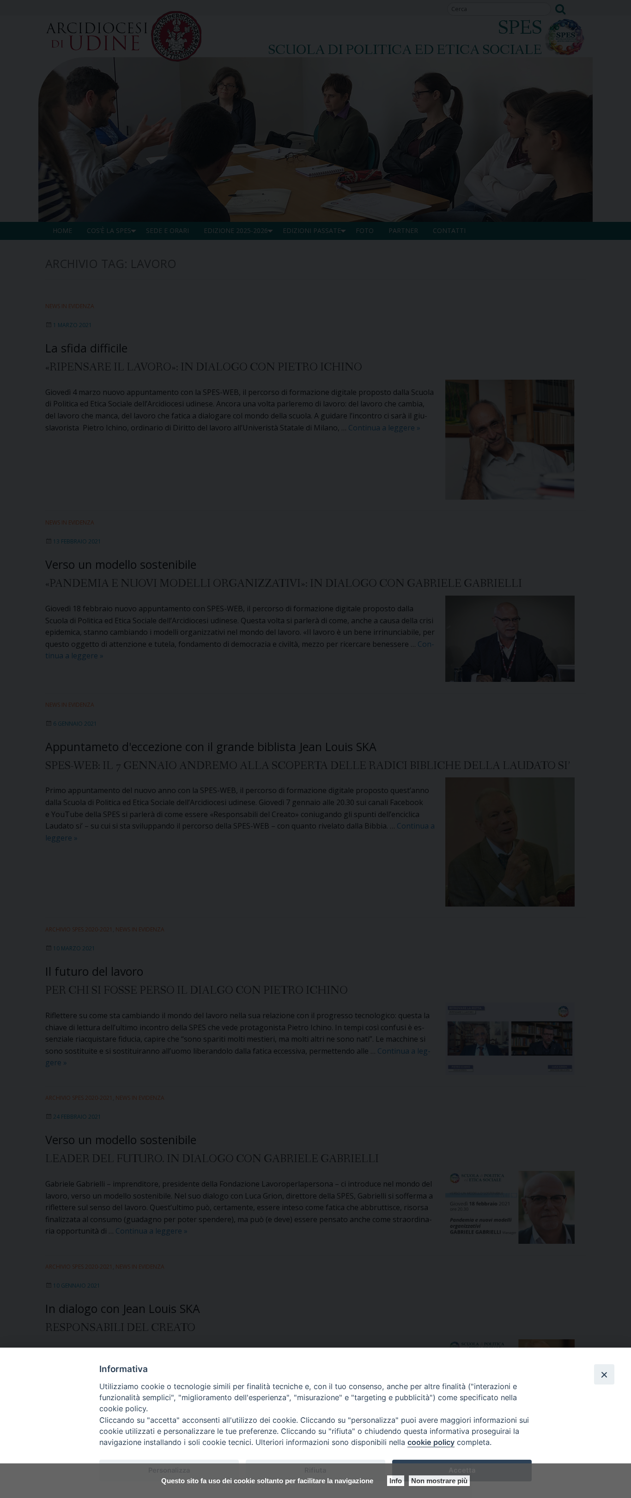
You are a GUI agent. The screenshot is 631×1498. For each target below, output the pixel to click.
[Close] (604, 1374)
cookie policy (431, 1442)
